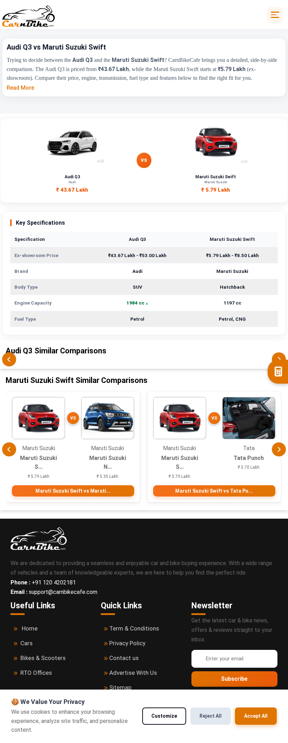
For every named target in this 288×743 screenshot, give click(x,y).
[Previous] (9, 359)
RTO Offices (36, 672)
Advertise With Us (133, 672)
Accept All (256, 716)
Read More (20, 87)
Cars (26, 643)
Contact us (124, 657)
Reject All (210, 716)
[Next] (279, 449)
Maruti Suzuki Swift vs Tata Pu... (214, 491)
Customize (164, 716)
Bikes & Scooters (43, 657)
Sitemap (120, 687)
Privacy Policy (127, 643)
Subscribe (234, 678)
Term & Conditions (134, 628)
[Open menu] (275, 15)
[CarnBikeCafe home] (39, 538)
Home (30, 628)
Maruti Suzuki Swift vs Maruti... (72, 491)
